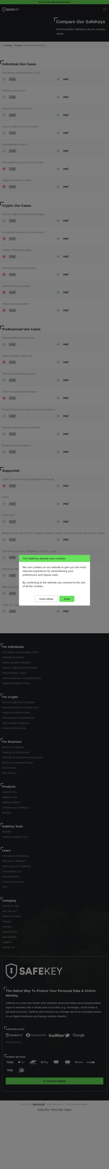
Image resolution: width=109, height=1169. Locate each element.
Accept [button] (67, 599)
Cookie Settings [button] (46, 599)
